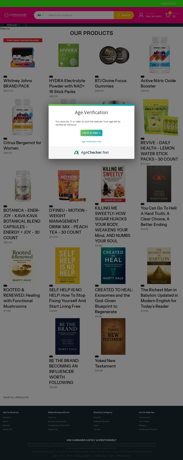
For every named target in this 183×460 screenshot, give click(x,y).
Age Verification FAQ (91, 141)
